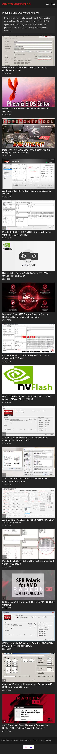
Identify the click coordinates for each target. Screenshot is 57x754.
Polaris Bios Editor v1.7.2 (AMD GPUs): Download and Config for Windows (28, 562)
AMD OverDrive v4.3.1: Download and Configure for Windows (26, 192)
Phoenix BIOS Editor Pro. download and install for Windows (25, 110)
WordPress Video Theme (33, 740)
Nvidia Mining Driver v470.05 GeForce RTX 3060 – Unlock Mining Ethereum (26, 274)
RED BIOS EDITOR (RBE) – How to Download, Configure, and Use (24, 69)
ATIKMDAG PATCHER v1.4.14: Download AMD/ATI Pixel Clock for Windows (26, 480)
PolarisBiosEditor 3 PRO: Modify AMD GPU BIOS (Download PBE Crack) (25, 357)
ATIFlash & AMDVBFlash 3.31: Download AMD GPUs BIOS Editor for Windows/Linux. (27, 644)
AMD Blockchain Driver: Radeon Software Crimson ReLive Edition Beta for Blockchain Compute (26, 727)
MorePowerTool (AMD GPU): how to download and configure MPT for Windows (26, 151)
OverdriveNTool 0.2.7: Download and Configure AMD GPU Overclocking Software (27, 685)
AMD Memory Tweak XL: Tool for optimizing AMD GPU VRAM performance (28, 521)
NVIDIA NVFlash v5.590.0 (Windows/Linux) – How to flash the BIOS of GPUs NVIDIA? (27, 398)
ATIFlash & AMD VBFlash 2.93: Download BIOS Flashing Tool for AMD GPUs (25, 439)
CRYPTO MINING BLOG (16, 4)
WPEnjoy (48, 740)
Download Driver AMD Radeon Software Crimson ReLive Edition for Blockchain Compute (25, 316)
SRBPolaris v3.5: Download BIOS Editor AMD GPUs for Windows (28, 603)
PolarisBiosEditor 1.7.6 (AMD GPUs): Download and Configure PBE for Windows (27, 233)
